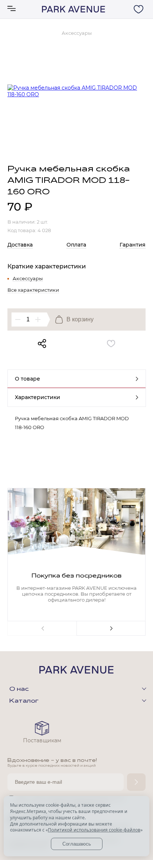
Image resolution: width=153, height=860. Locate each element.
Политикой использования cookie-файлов (94, 830)
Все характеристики (33, 290)
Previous (41, 628)
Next (111, 628)
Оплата (76, 244)
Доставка (20, 244)
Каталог (24, 701)
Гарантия (133, 244)
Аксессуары (28, 278)
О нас (19, 689)
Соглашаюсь (76, 844)
